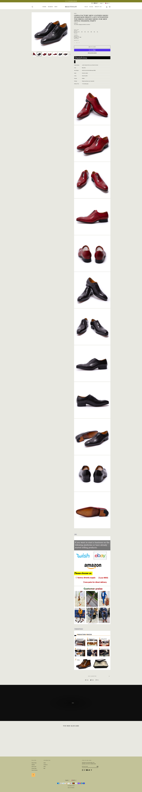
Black (76, 37)
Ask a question (92, 676)
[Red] (38, 749)
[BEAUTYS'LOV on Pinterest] (91, 770)
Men (56, 6)
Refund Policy (34, 762)
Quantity (76, 40)
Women (50, 6)
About (45, 762)
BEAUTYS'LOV (71, 7)
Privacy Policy (34, 768)
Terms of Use (34, 766)
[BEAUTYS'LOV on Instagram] (82, 770)
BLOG (91, 6)
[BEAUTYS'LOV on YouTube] (87, 770)
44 (75, 31)
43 (78, 31)
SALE (86, 6)
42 (94, 31)
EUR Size (76, 29)
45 (84, 31)
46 (81, 31)
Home (75, 13)
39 (91, 31)
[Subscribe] (97, 766)
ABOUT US (98, 6)
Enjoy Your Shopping (71, 787)
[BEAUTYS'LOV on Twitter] (89, 770)
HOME (44, 6)
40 (88, 31)
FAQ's (45, 766)
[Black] (36, 749)
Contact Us (45, 764)
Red (80, 37)
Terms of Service (34, 770)
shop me (71, 706)
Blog (44, 768)
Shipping (80, 24)
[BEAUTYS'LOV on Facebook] (84, 770)
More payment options (92, 52)
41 (97, 31)
